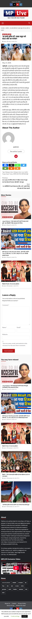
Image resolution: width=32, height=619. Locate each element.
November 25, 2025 (12, 506)
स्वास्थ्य (3, 592)
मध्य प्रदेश (8, 247)
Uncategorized (6, 582)
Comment (5, 305)
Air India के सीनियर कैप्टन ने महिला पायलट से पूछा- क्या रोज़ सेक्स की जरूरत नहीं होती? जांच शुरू (15, 180)
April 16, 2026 (11, 225)
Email (19, 327)
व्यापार (26, 589)
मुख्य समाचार (5, 34)
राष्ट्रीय (9, 34)
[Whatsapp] (17, 165)
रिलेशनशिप (15, 589)
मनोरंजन (22, 586)
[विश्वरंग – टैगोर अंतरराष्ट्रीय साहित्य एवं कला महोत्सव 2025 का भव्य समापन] (16, 461)
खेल (25, 582)
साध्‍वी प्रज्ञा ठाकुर (24, 174)
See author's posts (16, 151)
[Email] (5, 168)
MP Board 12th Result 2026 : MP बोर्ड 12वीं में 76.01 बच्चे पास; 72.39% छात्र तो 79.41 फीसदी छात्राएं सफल (15, 253)
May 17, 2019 (11, 41)
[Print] (11, 168)
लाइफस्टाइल (10, 217)
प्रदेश (4, 247)
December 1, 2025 (12, 285)
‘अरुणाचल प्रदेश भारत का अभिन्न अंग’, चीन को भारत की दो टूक (15, 504)
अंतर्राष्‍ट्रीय (14, 582)
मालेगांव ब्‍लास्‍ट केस (17, 174)
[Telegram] (23, 165)
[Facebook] (5, 165)
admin (5, 41)
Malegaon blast (9, 172)
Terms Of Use (10, 605)
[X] (11, 165)
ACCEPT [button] (24, 616)
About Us (7, 603)
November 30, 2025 (12, 478)
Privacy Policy (22, 603)
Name (4, 327)
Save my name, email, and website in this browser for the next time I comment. (15, 344)
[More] (17, 168)
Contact (14, 603)
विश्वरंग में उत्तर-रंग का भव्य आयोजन (10, 284)
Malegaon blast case (19, 172)
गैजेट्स (3, 586)
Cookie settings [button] (15, 616)
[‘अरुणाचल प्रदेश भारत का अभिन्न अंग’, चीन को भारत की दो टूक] (16, 492)
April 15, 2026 (11, 257)
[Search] (29, 23)
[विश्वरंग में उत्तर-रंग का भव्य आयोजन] (16, 271)
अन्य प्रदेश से (20, 582)
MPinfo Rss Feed (20, 605)
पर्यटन (8, 586)
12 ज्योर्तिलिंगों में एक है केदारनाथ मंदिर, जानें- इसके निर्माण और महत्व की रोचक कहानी (16, 186)
